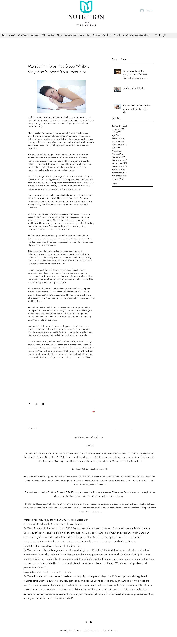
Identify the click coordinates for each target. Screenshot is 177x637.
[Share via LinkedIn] (42, 403)
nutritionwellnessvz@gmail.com (88, 437)
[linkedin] (90, 621)
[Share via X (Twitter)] (36, 403)
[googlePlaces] (86, 621)
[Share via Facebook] (29, 403)
